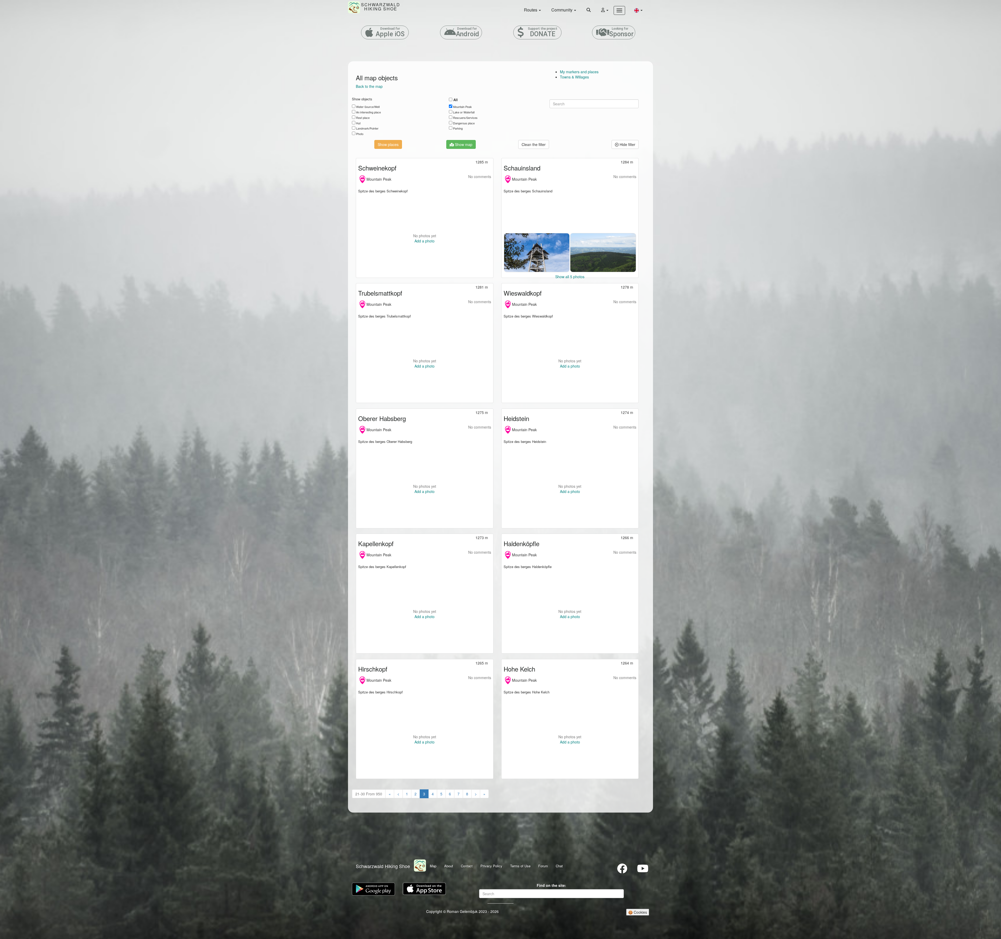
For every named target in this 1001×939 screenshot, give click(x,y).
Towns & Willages (574, 77)
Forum (543, 865)
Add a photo (424, 240)
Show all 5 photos (569, 276)
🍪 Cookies (637, 912)
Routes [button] (531, 10)
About (448, 865)
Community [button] (562, 10)
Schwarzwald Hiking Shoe (383, 866)
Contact (467, 865)
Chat (559, 865)
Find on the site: (551, 885)
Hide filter (627, 144)
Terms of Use (520, 865)
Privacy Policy (491, 865)
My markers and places (579, 71)
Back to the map (369, 86)
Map (433, 865)
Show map (463, 144)
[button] (638, 10)
